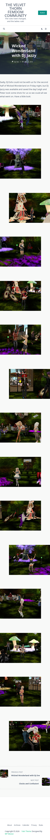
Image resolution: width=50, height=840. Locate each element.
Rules (41, 825)
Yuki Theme (26, 831)
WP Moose (9, 834)
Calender (25, 825)
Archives (17, 825)
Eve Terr (16, 62)
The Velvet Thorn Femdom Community (16, 10)
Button (42, 13)
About (9, 825)
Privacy (34, 825)
